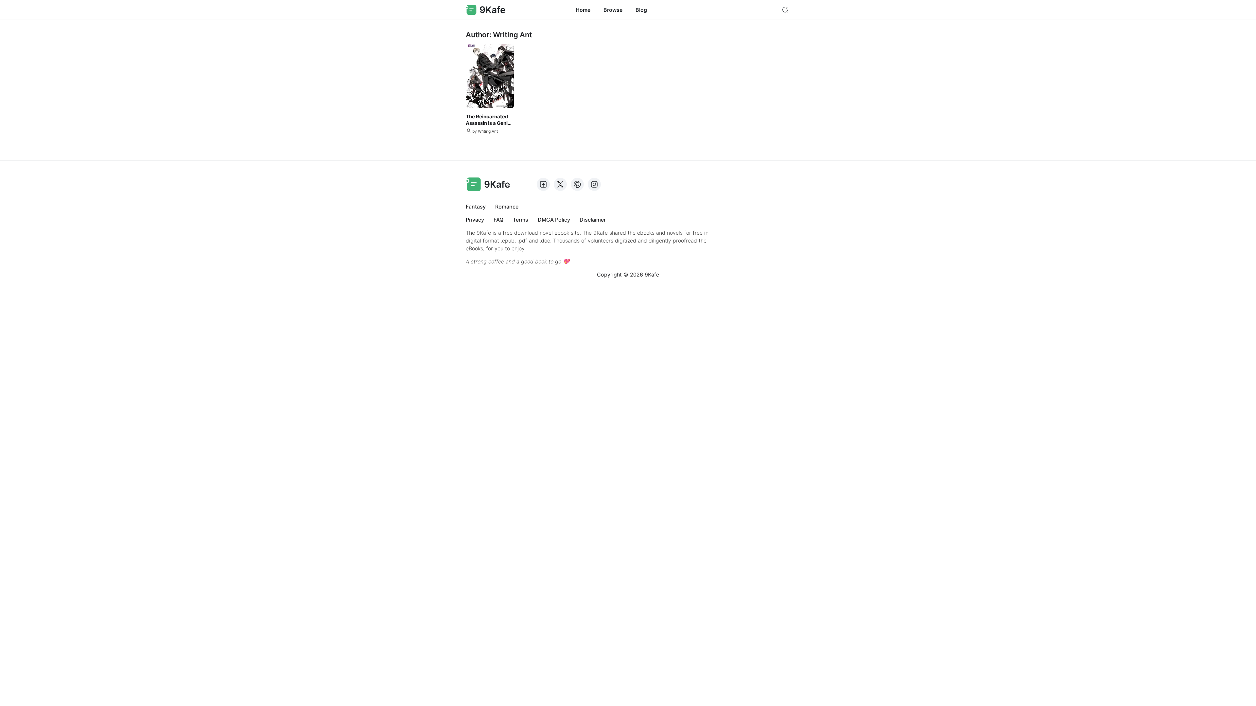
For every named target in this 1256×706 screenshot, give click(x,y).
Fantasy (476, 206)
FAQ (498, 219)
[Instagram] (594, 184)
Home (583, 10)
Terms (520, 219)
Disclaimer (593, 219)
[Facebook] (543, 184)
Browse (612, 10)
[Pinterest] (577, 184)
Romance (506, 206)
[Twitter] (560, 184)
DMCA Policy (554, 219)
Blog (641, 10)
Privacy (475, 219)
